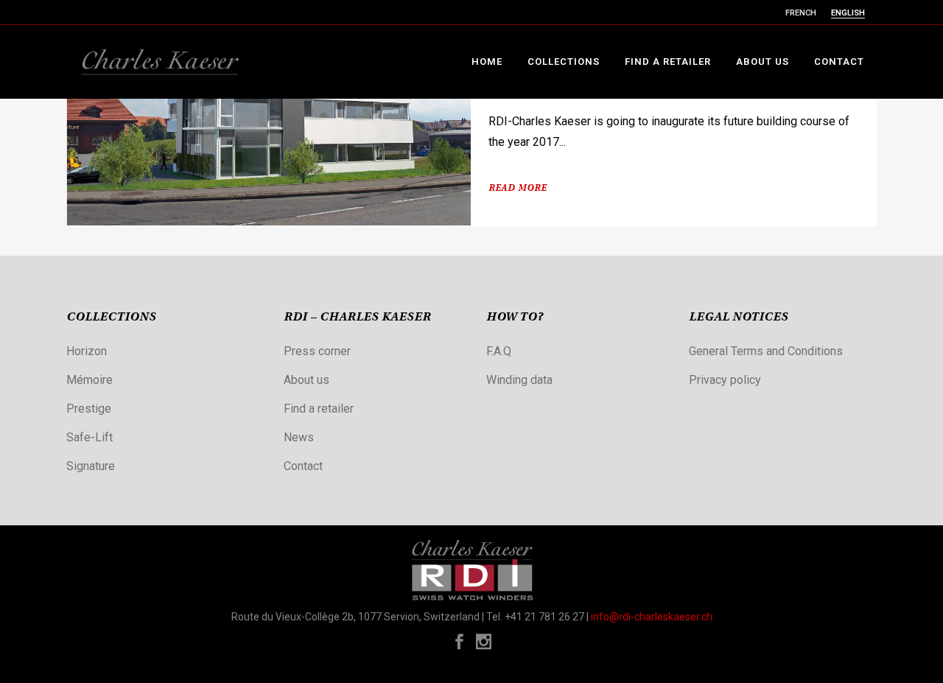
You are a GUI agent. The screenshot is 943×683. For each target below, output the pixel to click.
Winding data (519, 380)
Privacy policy (725, 380)
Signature (90, 466)
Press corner (317, 351)
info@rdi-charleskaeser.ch (651, 617)
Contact (303, 466)
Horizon (86, 351)
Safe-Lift (89, 437)
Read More (517, 188)
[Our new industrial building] (269, 128)
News (299, 437)
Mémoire (89, 380)
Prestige (88, 409)
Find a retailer (319, 409)
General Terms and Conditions (766, 351)
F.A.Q (498, 351)
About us (306, 380)
